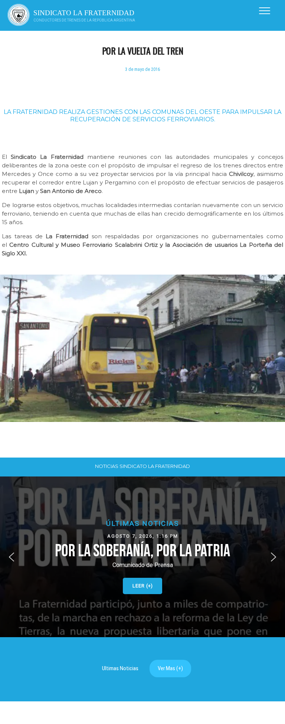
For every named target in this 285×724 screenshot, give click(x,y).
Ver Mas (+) (170, 668)
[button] (142, 556)
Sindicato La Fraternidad (83, 13)
